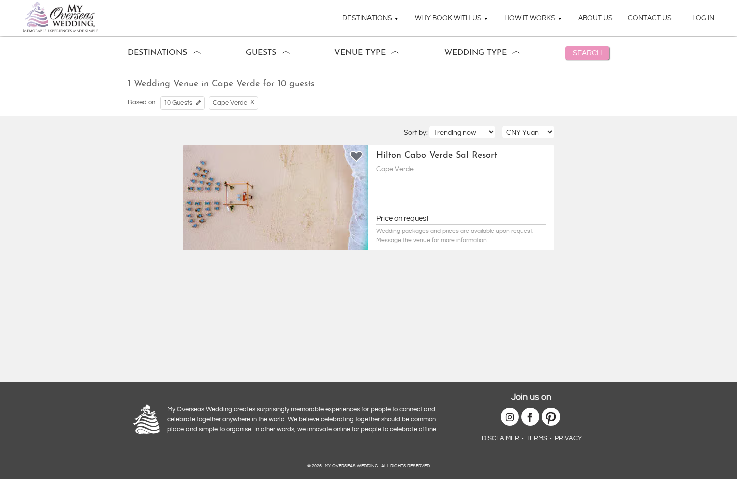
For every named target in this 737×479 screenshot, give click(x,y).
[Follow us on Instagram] (510, 417)
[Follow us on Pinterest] (551, 417)
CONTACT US (650, 18)
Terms (536, 438)
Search (587, 53)
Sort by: (416, 132)
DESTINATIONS (367, 18)
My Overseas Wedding (60, 17)
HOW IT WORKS (530, 18)
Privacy (568, 438)
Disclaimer (500, 438)
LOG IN (703, 18)
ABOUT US (595, 18)
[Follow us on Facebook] (530, 417)
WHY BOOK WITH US (448, 18)
